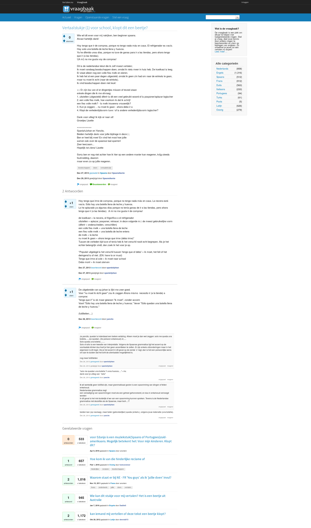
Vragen (78, 17)
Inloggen (245, 2)
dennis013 (124, 519)
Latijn (219, 105)
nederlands (103, 487)
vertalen (128, 487)
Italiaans (220, 89)
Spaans (220, 76)
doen (95, 168)
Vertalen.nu (67, 2)
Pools (219, 101)
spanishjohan (113, 267)
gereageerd (95, 361)
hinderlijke (95, 469)
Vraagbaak (82, 2)
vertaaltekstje (106, 168)
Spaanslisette (118, 172)
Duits (219, 85)
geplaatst (93, 172)
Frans (219, 80)
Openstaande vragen (97, 17)
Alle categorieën (227, 63)
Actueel (66, 17)
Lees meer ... (221, 51)
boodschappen (84, 168)
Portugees (221, 93)
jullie (112, 487)
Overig (219, 109)
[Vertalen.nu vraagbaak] (79, 8)
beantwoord (96, 267)
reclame (105, 469)
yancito (110, 318)
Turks (219, 97)
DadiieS (123, 505)
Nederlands (222, 68)
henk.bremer (125, 464)
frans (93, 487)
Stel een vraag (120, 17)
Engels (219, 72)
